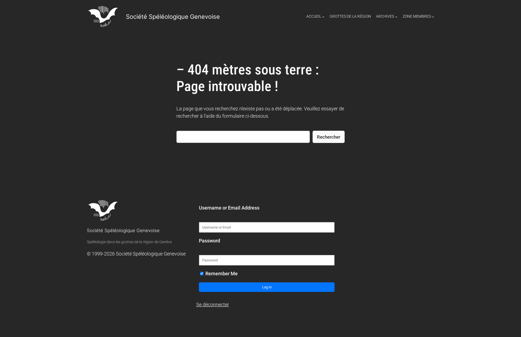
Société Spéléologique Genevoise (173, 16)
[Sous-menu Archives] (396, 16)
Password (209, 241)
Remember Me (221, 273)
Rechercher (328, 137)
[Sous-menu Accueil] (323, 16)
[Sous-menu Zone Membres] (433, 16)
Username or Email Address (229, 208)
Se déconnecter (212, 304)
